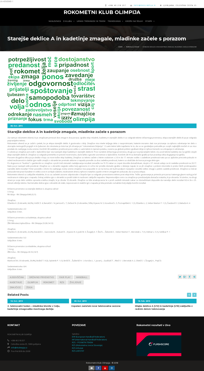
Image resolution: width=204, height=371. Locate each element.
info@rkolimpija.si (145, 5)
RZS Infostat (77, 348)
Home (120, 47)
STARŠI (149, 21)
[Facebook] (189, 277)
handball (82, 277)
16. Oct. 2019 (16, 301)
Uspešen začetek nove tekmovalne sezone (96, 306)
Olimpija (33, 282)
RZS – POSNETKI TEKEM (82, 342)
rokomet (48, 282)
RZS (62, 282)
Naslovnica (55, 21)
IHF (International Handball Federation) (89, 339)
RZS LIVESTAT (78, 351)
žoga (29, 287)
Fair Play (65, 277)
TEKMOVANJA (114, 21)
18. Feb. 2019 (144, 301)
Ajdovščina (17, 277)
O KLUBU (68, 21)
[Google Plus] (185, 277)
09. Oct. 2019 (80, 301)
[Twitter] (180, 277)
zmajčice (15, 287)
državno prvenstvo (41, 277)
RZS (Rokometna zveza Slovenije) (87, 345)
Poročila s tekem (132, 47)
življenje (75, 282)
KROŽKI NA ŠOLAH (134, 21)
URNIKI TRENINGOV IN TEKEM (91, 21)
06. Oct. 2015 (16, 125)
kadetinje (16, 282)
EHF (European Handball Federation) (88, 336)
